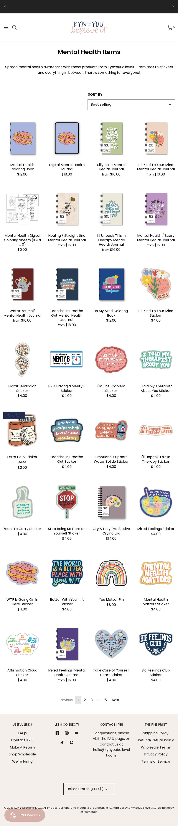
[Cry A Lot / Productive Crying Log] (111, 502)
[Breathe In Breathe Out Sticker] (67, 430)
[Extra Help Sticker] (22, 430)
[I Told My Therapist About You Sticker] (156, 360)
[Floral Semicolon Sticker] (22, 360)
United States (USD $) (85, 788)
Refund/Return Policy (156, 740)
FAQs (22, 733)
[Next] (173, 6)
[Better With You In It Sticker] (67, 573)
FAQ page (115, 738)
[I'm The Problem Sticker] (111, 360)
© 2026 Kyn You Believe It (20, 808)
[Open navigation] (6, 27)
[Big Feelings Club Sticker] (156, 644)
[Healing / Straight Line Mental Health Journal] (67, 209)
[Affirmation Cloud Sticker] (22, 644)
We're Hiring (22, 761)
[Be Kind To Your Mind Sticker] (156, 284)
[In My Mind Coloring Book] (111, 284)
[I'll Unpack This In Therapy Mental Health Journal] (111, 209)
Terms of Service (155, 761)
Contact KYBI (22, 740)
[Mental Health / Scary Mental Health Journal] (156, 209)
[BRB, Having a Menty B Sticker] (67, 360)
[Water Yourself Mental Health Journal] (22, 284)
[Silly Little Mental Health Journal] (111, 138)
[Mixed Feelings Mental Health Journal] (67, 644)
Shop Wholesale (22, 754)
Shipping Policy (155, 733)
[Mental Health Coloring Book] (22, 138)
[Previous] (5, 6)
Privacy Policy (156, 754)
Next (116, 699)
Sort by (95, 94)
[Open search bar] (16, 27)
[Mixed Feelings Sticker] (156, 502)
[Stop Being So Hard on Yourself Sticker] (67, 502)
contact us (140, 5)
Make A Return (22, 747)
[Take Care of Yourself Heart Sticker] (111, 644)
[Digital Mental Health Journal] (67, 138)
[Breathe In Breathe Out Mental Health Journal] (67, 284)
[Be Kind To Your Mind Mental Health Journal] (156, 138)
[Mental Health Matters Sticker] (156, 573)
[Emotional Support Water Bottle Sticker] (111, 430)
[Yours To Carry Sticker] (22, 502)
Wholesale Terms (156, 747)
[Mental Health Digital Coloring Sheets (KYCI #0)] (22, 209)
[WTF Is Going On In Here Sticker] (22, 573)
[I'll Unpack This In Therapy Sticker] (156, 430)
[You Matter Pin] (111, 573)
